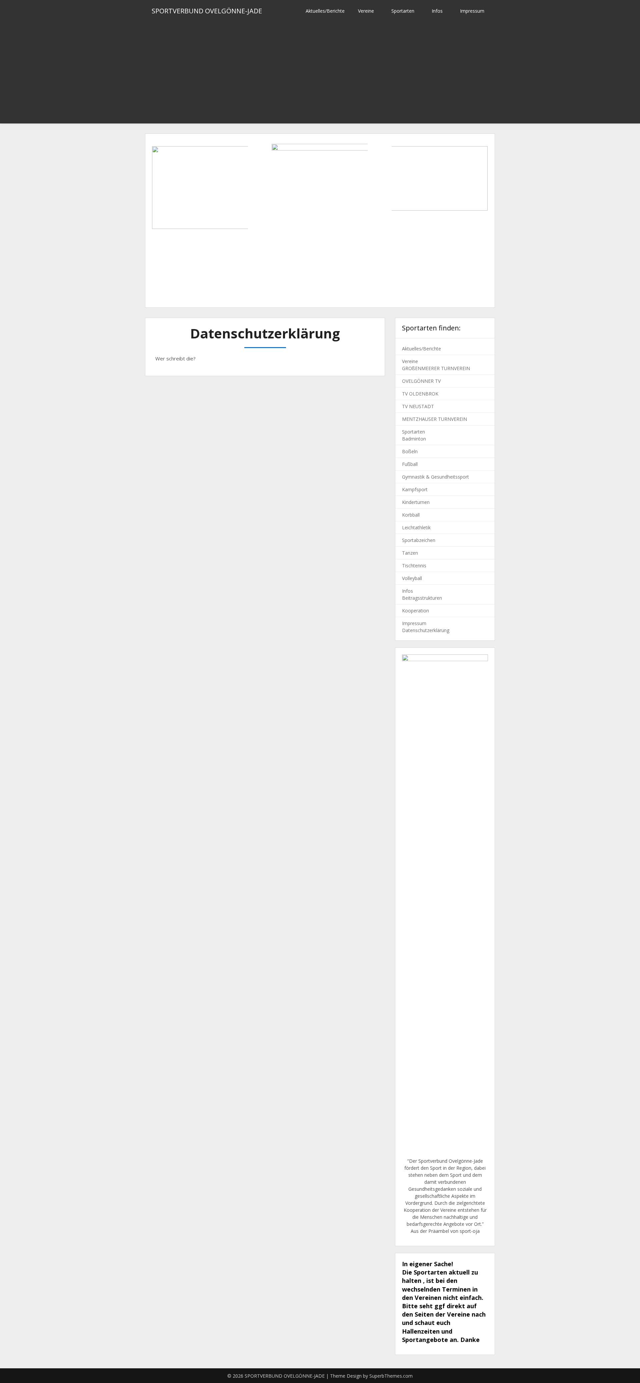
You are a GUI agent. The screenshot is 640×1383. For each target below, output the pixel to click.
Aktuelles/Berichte (325, 11)
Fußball (410, 464)
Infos (437, 11)
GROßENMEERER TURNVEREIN (436, 368)
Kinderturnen (416, 502)
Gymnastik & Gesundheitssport (435, 477)
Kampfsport (415, 489)
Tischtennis (414, 565)
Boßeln (410, 451)
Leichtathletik (416, 527)
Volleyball (412, 578)
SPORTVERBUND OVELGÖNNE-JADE (207, 10)
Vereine (366, 11)
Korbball (411, 515)
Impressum (472, 11)
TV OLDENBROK (420, 393)
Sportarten (402, 11)
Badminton (414, 439)
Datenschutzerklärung (425, 630)
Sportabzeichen (418, 540)
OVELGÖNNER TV (421, 381)
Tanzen (410, 553)
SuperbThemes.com (391, 1376)
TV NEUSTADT (418, 406)
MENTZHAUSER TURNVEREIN (434, 419)
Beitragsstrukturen (422, 598)
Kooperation (415, 610)
